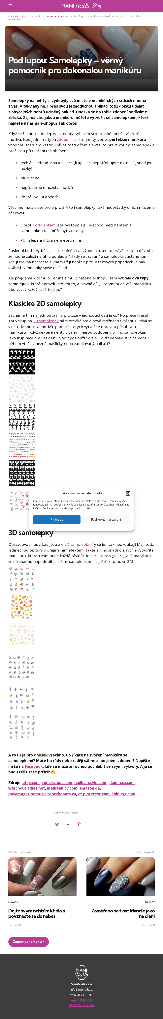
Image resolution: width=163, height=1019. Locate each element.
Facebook (34, 766)
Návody (13, 901)
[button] (128, 493)
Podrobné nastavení (106, 519)
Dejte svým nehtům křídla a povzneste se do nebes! (36, 913)
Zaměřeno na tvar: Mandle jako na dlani (123, 913)
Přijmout (57, 519)
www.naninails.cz (81, 1000)
